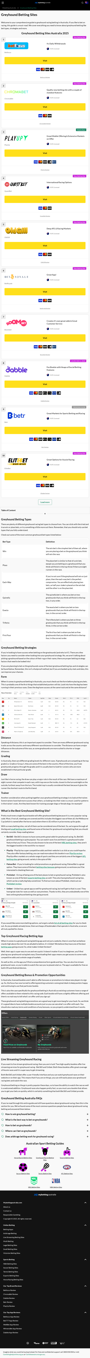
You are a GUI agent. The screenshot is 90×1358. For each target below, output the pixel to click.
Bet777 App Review (10, 1321)
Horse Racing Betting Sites (23, 1158)
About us (6, 1207)
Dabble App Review (10, 1332)
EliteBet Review (45, 493)
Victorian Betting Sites (11, 1253)
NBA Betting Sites (56, 1187)
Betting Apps (8, 1229)
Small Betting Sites (10, 1249)
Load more (45, 502)
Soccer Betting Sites (23, 1173)
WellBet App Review (11, 1325)
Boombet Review (45, 355)
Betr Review (45, 447)
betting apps (6, 947)
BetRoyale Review (45, 308)
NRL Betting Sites (34, 1187)
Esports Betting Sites (67, 1158)
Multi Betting (8, 1241)
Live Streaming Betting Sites (13, 1237)
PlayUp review (75, 853)
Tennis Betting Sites (45, 1173)
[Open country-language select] (86, 3)
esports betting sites (37, 878)
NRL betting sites (69, 842)
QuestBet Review (45, 216)
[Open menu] (3, 3)
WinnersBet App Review (12, 1328)
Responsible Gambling (11, 1215)
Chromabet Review (45, 123)
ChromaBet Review (10, 1294)
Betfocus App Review (11, 1317)
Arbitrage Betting (9, 1233)
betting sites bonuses (45, 867)
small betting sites (19, 829)
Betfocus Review (45, 77)
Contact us (7, 1211)
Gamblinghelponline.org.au (13, 1354)
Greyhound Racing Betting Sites (45, 1159)
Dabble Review (45, 401)
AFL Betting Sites (67, 1173)
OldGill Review (45, 262)
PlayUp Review (45, 170)
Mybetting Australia (9, 8)
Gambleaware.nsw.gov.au (35, 1354)
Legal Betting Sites (10, 1245)
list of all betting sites (63, 923)
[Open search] (82, 3)
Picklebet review (14, 884)
